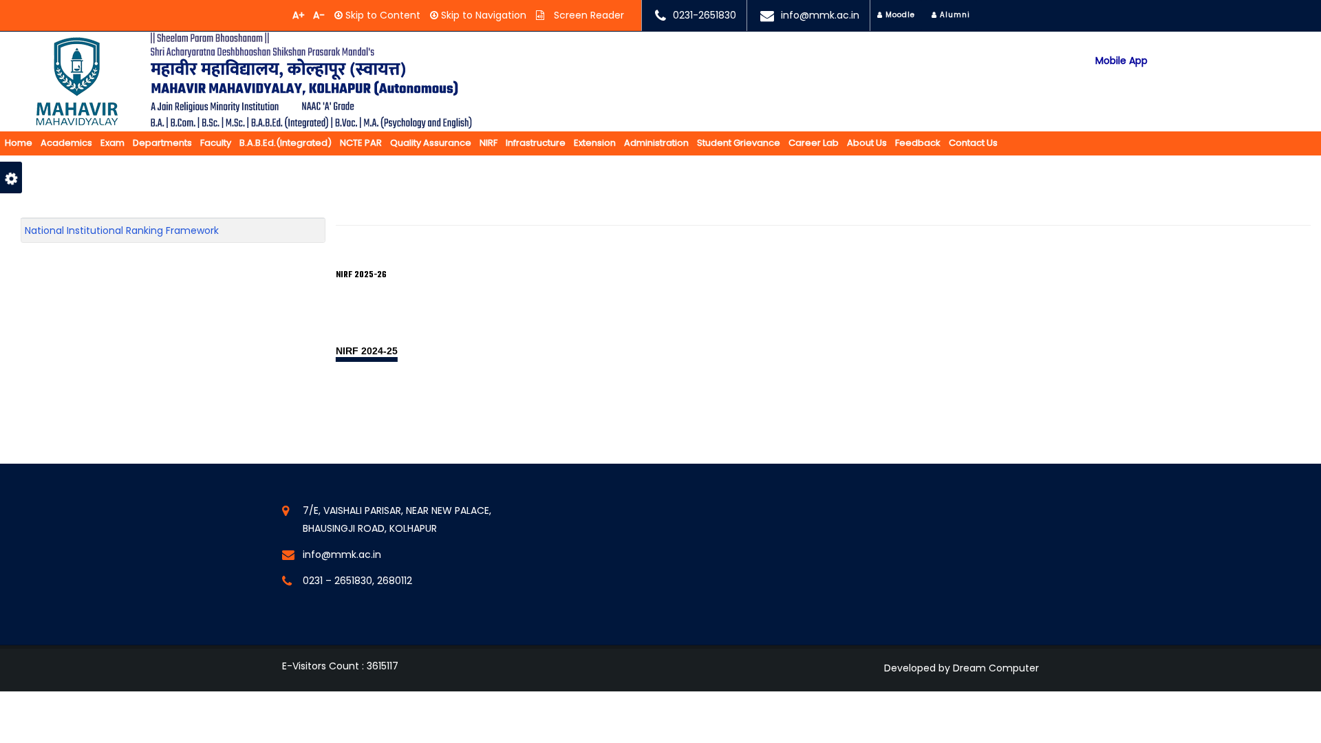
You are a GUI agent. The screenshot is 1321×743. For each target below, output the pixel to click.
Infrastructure (536, 142)
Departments (162, 142)
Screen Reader (587, 15)
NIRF (488, 142)
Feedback (918, 142)
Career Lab (813, 142)
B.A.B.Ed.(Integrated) (285, 142)
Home (18, 142)
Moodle (899, 15)
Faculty (215, 142)
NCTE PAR (361, 142)
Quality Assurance (430, 142)
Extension (595, 142)
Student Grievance (738, 142)
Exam (112, 142)
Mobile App (1121, 60)
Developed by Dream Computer (961, 668)
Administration (656, 142)
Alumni (953, 15)
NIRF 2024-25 (367, 350)
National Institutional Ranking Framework (122, 230)
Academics (66, 142)
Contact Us (973, 142)
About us (867, 142)
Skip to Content (381, 15)
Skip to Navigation (482, 15)
